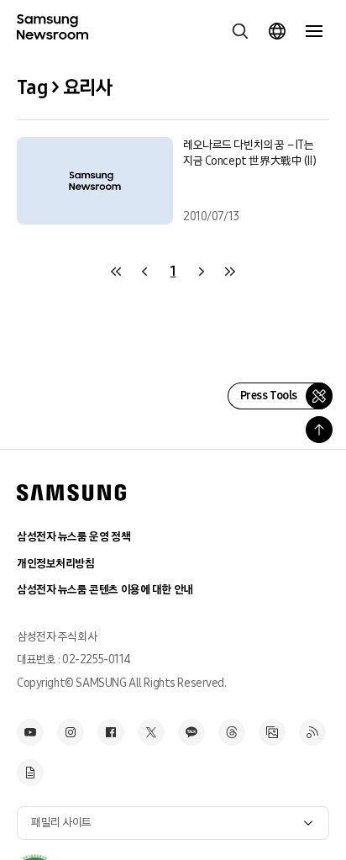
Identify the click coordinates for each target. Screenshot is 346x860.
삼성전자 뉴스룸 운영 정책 (73, 537)
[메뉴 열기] (314, 31)
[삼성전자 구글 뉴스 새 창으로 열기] (30, 772)
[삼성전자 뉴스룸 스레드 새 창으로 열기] (231, 732)
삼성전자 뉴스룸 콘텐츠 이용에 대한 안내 (105, 590)
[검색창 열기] (240, 31)
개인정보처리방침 (56, 564)
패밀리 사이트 (61, 822)
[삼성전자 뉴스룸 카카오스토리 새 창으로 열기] (191, 732)
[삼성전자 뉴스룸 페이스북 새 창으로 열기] (110, 732)
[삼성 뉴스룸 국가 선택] (277, 31)
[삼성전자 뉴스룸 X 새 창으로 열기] (151, 732)
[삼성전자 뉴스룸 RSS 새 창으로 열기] (312, 732)
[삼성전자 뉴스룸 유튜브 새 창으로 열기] (30, 732)
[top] (319, 429)
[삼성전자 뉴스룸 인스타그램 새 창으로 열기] (70, 732)
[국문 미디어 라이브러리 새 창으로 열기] (272, 732)
